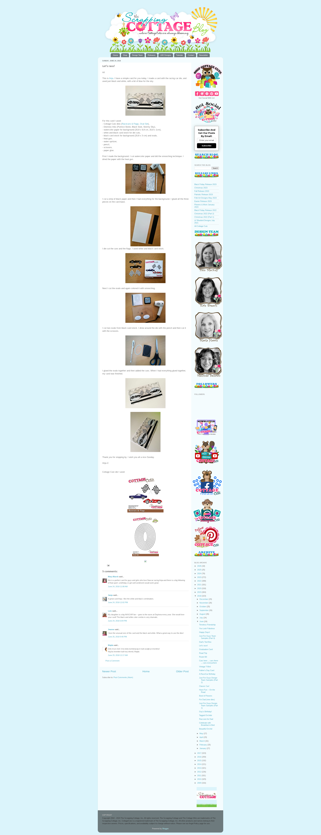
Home (115, 55)
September (204, 610)
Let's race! (203, 645)
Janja (110, 595)
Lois (110, 611)
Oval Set (144, 124)
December (204, 599)
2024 (199, 573)
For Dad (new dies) (207, 699)
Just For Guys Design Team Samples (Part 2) (208, 680)
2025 (199, 570)
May (201, 733)
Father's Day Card (206, 670)
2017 (199, 753)
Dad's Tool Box (205, 642)
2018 (199, 596)
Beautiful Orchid (205, 729)
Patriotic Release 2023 (203, 194)
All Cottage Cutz (201, 226)
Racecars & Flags (130, 124)
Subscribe (206, 146)
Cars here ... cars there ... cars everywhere (208, 662)
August (202, 614)
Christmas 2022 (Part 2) (204, 214)
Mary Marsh (113, 577)
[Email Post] (108, 565)
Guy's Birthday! (205, 711)
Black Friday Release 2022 (205, 210)
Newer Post (109, 671)
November (204, 603)
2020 (199, 588)
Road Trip (203, 653)
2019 (199, 592)
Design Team (137, 55)
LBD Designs (165, 55)
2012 (199, 772)
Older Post (182, 671)
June (201, 621)
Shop (125, 55)
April (201, 737)
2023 (199, 577)
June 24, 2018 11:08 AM (118, 586)
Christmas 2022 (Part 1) (204, 217)
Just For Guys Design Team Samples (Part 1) (208, 705)
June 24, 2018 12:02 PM (118, 602)
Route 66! (203, 657)
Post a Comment (112, 661)
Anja (111, 78)
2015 (199, 760)
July (201, 618)
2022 (199, 581)
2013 (199, 768)
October (203, 606)
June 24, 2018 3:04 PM (117, 621)
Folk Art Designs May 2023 (205, 198)
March (202, 741)
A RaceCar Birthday (207, 674)
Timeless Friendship (207, 625)
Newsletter (203, 55)
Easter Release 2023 (203, 201)
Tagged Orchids (205, 715)
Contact (191, 55)
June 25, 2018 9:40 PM (117, 637)
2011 (199, 775)
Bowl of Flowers (205, 696)
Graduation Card (206, 649)
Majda (110, 645)
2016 (199, 757)
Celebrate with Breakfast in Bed (207, 724)
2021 (199, 585)
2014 (199, 764)
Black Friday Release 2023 (205, 184)
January (203, 748)
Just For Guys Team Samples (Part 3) (207, 637)
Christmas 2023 (200, 188)
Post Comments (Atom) (123, 677)
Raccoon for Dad (206, 719)
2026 (199, 566)
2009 (199, 783)
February (203, 745)
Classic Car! (204, 686)
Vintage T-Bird (205, 667)
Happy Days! (204, 632)
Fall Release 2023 (201, 191)
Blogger (165, 828)
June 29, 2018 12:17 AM (118, 655)
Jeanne (111, 629)
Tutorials (179, 55)
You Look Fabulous (207, 628)
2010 (199, 779)
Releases (151, 55)
